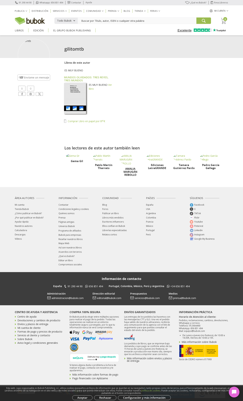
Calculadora (21, 230)
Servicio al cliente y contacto (33, 335)
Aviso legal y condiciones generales (37, 342)
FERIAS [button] (154, 10)
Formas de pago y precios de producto (39, 331)
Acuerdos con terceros (70, 251)
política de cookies (150, 390)
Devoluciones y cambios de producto (38, 320)
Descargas (20, 234)
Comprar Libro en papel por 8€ (86, 121)
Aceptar (82, 397)
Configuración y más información (144, 397)
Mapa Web (64, 243)
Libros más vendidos (112, 217)
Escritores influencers (113, 221)
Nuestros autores (23, 226)
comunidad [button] (93, 10)
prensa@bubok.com (184, 298)
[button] (219, 11)
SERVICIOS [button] (58, 10)
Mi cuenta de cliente (29, 328)
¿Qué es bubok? (67, 256)
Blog (127, 10)
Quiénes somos (66, 213)
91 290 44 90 (25, 2)
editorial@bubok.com (109, 298)
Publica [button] (20, 10)
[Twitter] (39, 94)
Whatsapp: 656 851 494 (51, 2)
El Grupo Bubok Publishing (72, 30)
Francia (149, 221)
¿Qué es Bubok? (198, 2)
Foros (105, 209)
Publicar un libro (110, 213)
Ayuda (89, 2)
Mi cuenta (19, 204)
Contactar (76, 2)
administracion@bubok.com (68, 298)
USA (148, 209)
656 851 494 (96, 286)
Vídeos (18, 238)
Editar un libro (66, 260)
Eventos (76, 10)
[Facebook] (21, 94)
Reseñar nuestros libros (71, 239)
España (149, 204)
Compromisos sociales (70, 264)
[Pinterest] (30, 94)
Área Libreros (221, 2)
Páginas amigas (66, 221)
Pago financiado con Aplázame (90, 378)
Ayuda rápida (21, 221)
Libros (19, 30)
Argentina (151, 213)
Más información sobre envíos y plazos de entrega (149, 359)
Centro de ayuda (26, 316)
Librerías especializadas (114, 230)
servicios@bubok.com (147, 298)
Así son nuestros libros (70, 247)
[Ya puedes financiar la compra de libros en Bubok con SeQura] (94, 357)
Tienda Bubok (22, 209)
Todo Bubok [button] (64, 20)
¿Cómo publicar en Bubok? (28, 213)
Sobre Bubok (24, 339)
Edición (38, 30)
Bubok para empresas (70, 234)
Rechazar (105, 397)
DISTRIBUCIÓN (40, 10)
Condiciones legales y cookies (74, 209)
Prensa (62, 217)
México (149, 226)
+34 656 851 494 (180, 286)
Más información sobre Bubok (199, 342)
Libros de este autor (77, 62)
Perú (148, 234)
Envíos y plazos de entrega (32, 324)
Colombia (151, 217)
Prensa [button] (112, 10)
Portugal (150, 230)
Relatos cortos (109, 234)
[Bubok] (30, 20)
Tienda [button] (139, 10)
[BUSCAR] (203, 20)
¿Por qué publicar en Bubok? (29, 217)
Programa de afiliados (70, 230)
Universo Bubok (67, 226)
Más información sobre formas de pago (95, 374)
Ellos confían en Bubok (113, 226)
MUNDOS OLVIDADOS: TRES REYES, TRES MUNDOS (86, 78)
